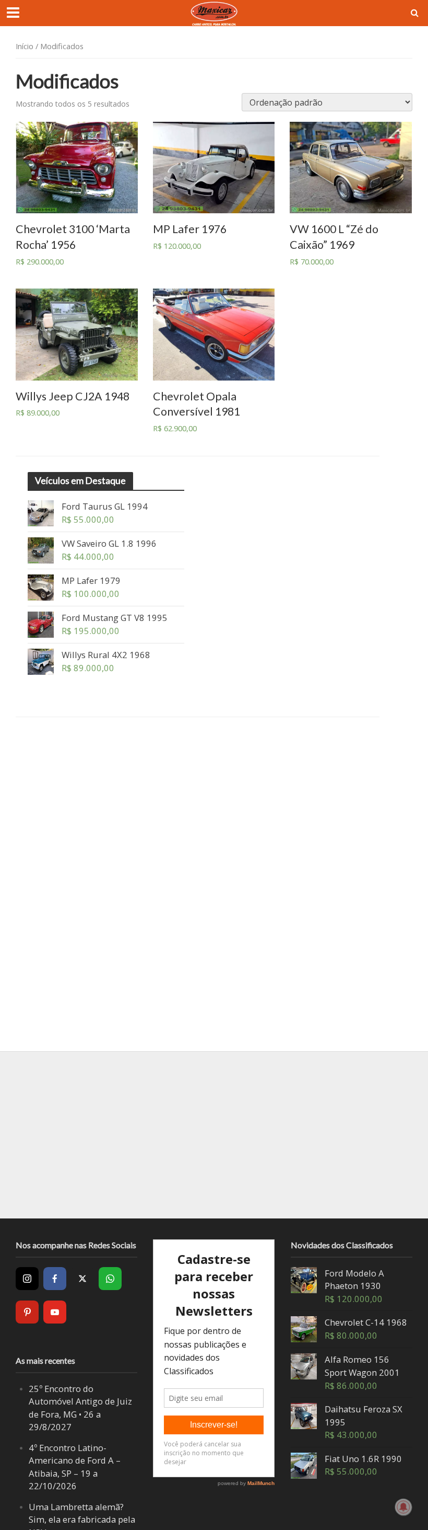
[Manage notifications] (403, 1507)
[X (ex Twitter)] (82, 1278)
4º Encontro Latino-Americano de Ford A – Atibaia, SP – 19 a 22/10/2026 (75, 1467)
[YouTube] (54, 1312)
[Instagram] (27, 1278)
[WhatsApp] (110, 1278)
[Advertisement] (214, 1135)
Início (24, 46)
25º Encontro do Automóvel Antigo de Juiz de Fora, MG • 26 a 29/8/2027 (80, 1408)
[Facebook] (54, 1278)
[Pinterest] (27, 1312)
